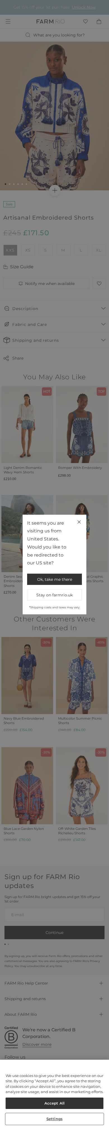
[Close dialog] (103, 537)
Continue (80, 595)
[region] (54, 1094)
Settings (54, 1118)
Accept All (54, 1103)
